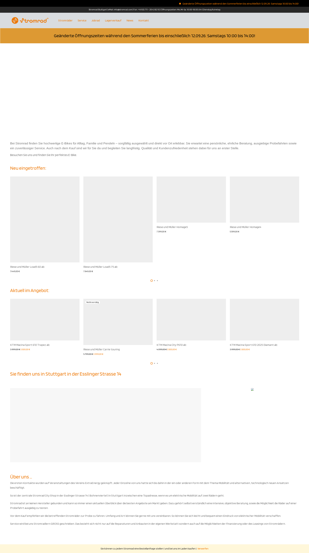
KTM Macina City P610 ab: (172, 344)
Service (82, 20)
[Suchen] (297, 20)
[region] (154, 89)
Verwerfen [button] (202, 548)
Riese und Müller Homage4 (245, 227)
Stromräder (65, 20)
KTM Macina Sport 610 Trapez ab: (30, 344)
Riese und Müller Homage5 (172, 227)
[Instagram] (11, 9)
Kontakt (143, 20)
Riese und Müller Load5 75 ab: (100, 266)
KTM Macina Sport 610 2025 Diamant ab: (254, 344)
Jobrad (96, 20)
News (129, 20)
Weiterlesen (102, 354)
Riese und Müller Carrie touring (101, 349)
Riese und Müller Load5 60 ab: (27, 266)
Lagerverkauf (113, 20)
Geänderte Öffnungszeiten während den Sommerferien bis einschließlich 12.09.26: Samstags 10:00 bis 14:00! (232, 3)
